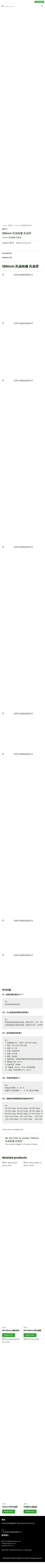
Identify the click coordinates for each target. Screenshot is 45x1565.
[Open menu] (42, 6)
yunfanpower (26, 243)
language (39, 2)
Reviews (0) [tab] (7, 258)
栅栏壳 (10, 225)
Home (4, 225)
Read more (8, 1335)
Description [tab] (7, 253)
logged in (19, 1144)
